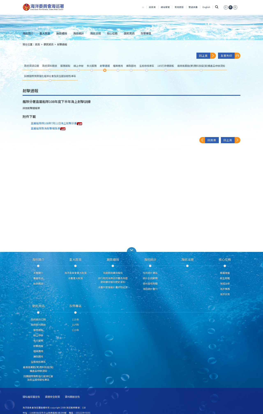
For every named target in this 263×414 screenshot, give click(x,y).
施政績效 (61, 33)
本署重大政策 (75, 278)
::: (143, 7)
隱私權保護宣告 (31, 397)
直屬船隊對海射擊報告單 (45, 128)
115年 (75, 319)
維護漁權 (225, 273)
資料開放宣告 (72, 397)
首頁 (37, 44)
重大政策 (44, 33)
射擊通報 (62, 44)
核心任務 (112, 33)
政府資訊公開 (38, 319)
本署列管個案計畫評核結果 (113, 287)
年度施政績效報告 (113, 273)
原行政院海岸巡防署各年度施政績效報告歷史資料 (113, 280)
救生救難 (225, 278)
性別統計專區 (150, 273)
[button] (226, 7)
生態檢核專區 (38, 362)
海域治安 (225, 283)
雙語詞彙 (193, 7)
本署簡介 (38, 273)
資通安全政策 (52, 397)
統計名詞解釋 (150, 278)
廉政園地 (38, 356)
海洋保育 (225, 294)
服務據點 (38, 330)
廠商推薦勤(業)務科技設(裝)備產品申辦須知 (38, 369)
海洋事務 (225, 289)
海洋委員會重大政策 (75, 273)
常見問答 (179, 7)
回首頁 (152, 7)
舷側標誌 (38, 283)
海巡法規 (95, 33)
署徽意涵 (38, 278)
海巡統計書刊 (150, 289)
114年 (75, 324)
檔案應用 (38, 351)
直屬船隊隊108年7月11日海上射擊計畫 (54, 123)
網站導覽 (165, 7)
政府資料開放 (38, 324)
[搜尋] (217, 7)
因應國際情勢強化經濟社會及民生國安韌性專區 (38, 378)
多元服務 (38, 341)
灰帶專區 (146, 33)
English (206, 7)
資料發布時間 (150, 283)
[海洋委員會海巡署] (57, 7)
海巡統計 (78, 33)
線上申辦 (38, 335)
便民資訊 (129, 33)
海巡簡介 (28, 33)
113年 (75, 330)
